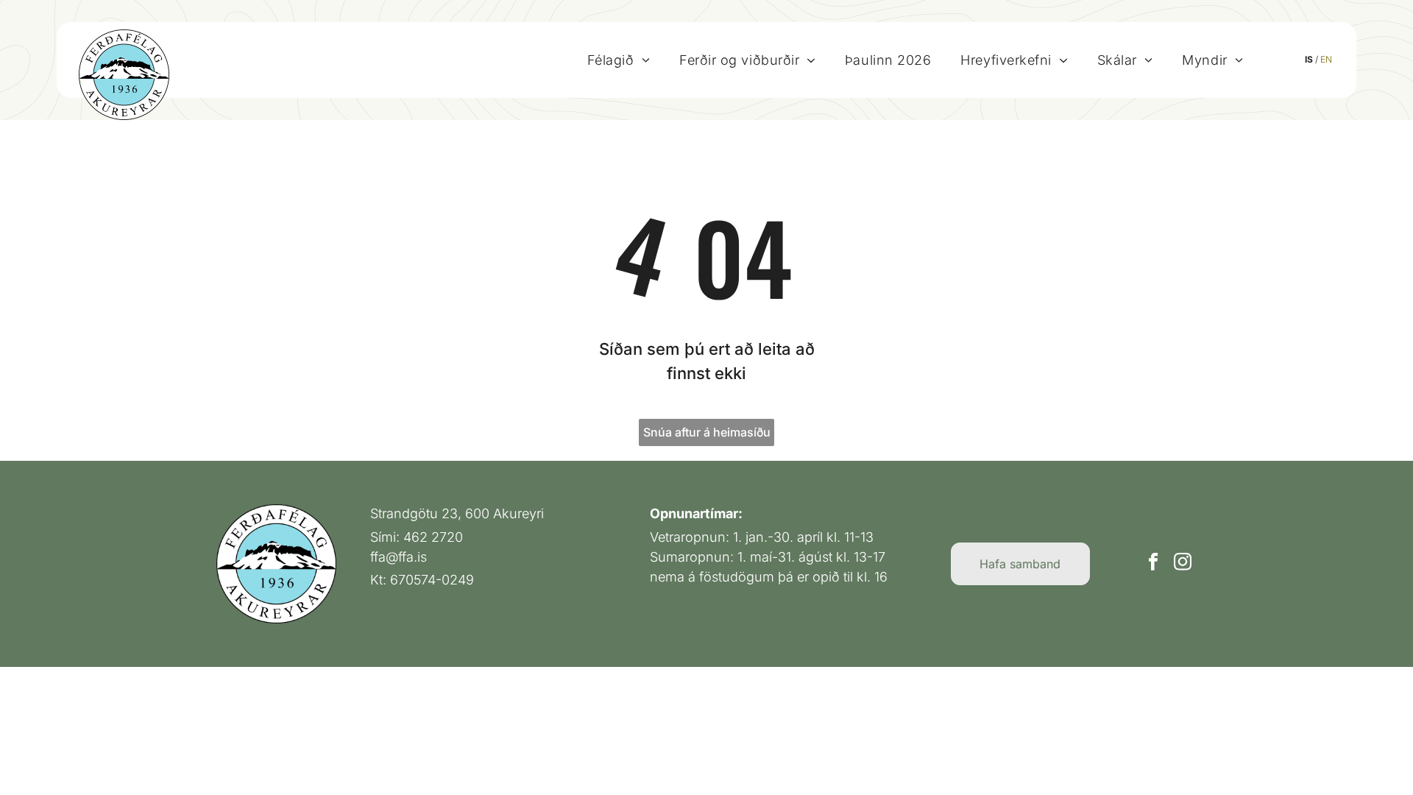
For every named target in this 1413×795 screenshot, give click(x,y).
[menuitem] (619, 60)
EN (1326, 59)
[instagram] (1182, 564)
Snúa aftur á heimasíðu (707, 432)
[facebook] (1153, 564)
